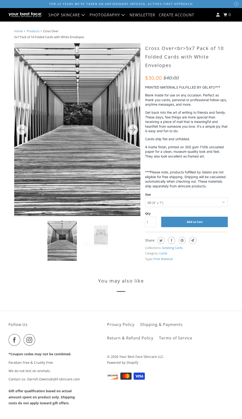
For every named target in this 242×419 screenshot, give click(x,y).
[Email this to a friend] (192, 240)
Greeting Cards (172, 248)
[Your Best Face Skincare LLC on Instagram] (31, 340)
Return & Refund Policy (130, 338)
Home (18, 31)
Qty (148, 213)
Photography (105, 15)
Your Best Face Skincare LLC (141, 356)
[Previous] (22, 129)
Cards (163, 253)
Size (148, 194)
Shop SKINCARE (64, 15)
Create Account (176, 15)
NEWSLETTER (142, 15)
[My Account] (218, 14)
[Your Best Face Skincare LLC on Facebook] (16, 340)
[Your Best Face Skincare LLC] (25, 14)
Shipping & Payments (161, 324)
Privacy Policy (120, 324)
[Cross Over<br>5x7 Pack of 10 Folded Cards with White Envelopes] (77, 129)
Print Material (163, 259)
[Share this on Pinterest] (181, 240)
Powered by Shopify (122, 362)
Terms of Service (175, 338)
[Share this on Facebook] (171, 240)
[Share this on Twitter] (160, 240)
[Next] (133, 129)
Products (33, 31)
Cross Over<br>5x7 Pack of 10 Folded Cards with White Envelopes (184, 56)
